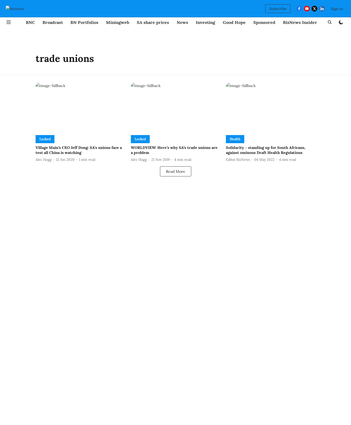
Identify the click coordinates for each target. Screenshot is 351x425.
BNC (30, 22)
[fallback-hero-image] (80, 108)
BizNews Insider (300, 22)
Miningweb (117, 22)
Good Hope (234, 22)
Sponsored (264, 22)
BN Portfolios (84, 22)
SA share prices (153, 22)
